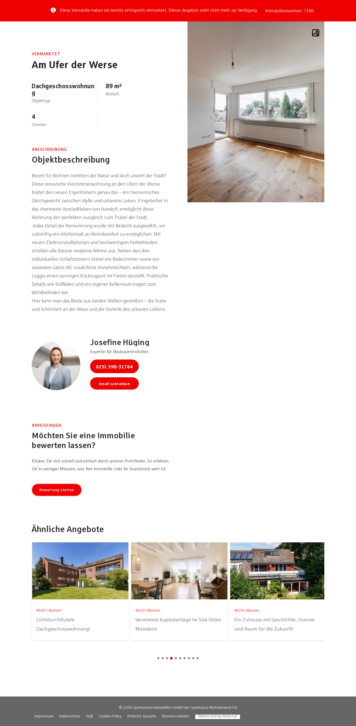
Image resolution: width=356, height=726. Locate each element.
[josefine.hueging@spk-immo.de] (114, 383)
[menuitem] (44, 716)
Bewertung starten (56, 490)
